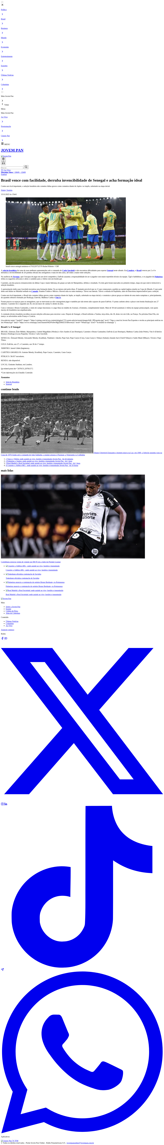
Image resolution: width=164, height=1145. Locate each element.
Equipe (8, 609)
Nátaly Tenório (6, 190)
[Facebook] (2, 639)
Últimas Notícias (12, 621)
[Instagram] (2, 805)
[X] (82, 801)
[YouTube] (5, 639)
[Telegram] (2, 970)
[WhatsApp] (82, 1133)
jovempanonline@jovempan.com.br (80, 1143)
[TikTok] (82, 967)
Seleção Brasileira (12, 382)
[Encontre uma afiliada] (3, 159)
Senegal (9, 384)
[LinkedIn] (5, 805)
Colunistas (10, 623)
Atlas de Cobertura (13, 613)
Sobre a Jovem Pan (13, 607)
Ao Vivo (9, 626)
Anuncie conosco (7, 630)
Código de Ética (12, 611)
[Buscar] (26, 167)
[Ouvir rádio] (3, 163)
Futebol (4, 174)
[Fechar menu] (2, 6)
